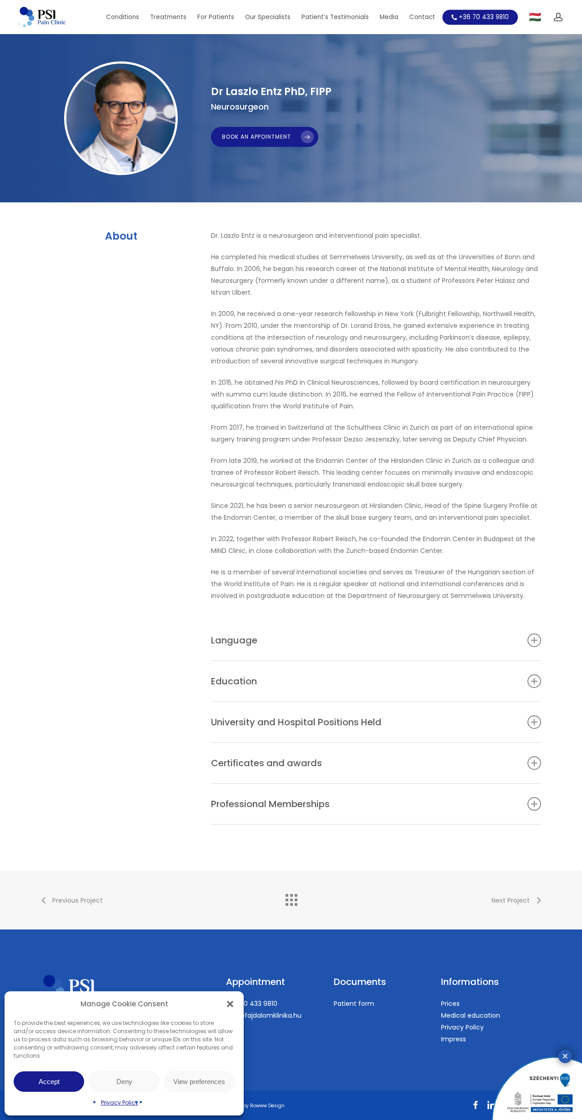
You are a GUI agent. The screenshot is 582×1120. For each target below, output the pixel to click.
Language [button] (234, 640)
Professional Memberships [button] (270, 804)
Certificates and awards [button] (266, 763)
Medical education (470, 1015)
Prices (450, 1003)
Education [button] (234, 681)
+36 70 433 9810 (251, 1003)
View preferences (199, 1081)
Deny (124, 1081)
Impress (453, 1039)
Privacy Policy (119, 1102)
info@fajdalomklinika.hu (263, 1015)
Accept (49, 1081)
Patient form (354, 1003)
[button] (230, 1004)
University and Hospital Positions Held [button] (296, 722)
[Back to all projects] (291, 898)
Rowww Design (267, 1105)
